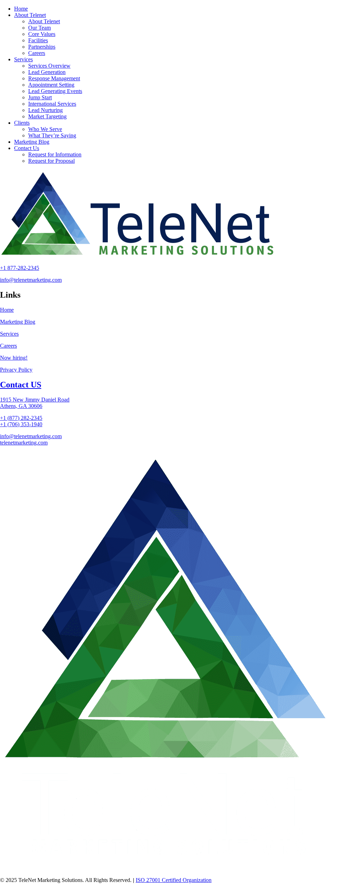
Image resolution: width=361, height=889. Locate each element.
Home (7, 310)
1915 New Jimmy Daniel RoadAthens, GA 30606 (34, 403)
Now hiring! (13, 358)
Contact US (20, 384)
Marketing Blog (17, 322)
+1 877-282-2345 (19, 268)
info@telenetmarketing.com (31, 280)
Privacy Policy (16, 370)
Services (9, 334)
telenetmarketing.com (24, 443)
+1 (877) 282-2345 (21, 418)
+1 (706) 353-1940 (21, 424)
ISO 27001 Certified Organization (174, 880)
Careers (8, 346)
